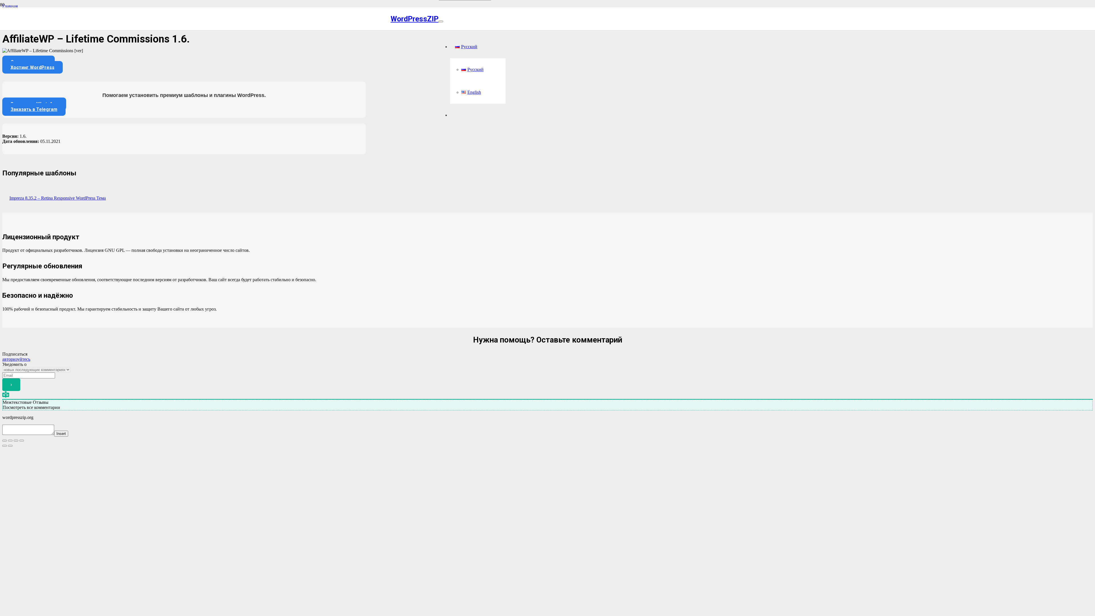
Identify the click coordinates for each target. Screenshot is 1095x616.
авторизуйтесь (16, 359)
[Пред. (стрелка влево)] (4, 446)
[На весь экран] (10, 440)
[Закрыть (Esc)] (21, 440)
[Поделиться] (16, 440)
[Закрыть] (441, 21)
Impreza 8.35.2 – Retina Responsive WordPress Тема (57, 198)
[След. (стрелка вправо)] (10, 446)
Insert (61, 433)
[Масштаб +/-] (4, 440)
